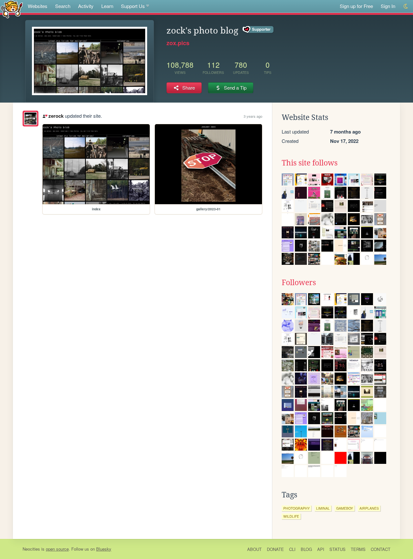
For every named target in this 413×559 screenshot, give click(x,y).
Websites (37, 6)
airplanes (369, 508)
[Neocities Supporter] (258, 30)
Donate (275, 549)
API (320, 549)
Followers (299, 282)
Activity (86, 6)
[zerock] (30, 118)
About (254, 549)
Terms (358, 549)
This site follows (309, 163)
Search (62, 6)
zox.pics (177, 43)
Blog (306, 549)
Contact (380, 549)
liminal (323, 508)
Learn (107, 6)
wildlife (291, 516)
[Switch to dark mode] (406, 6)
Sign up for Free (356, 6)
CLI (292, 549)
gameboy (344, 508)
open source (57, 549)
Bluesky (103, 549)
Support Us (133, 6)
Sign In (388, 6)
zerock (55, 115)
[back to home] (12, 8)
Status (337, 549)
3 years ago (253, 116)
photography (296, 508)
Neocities (31, 549)
